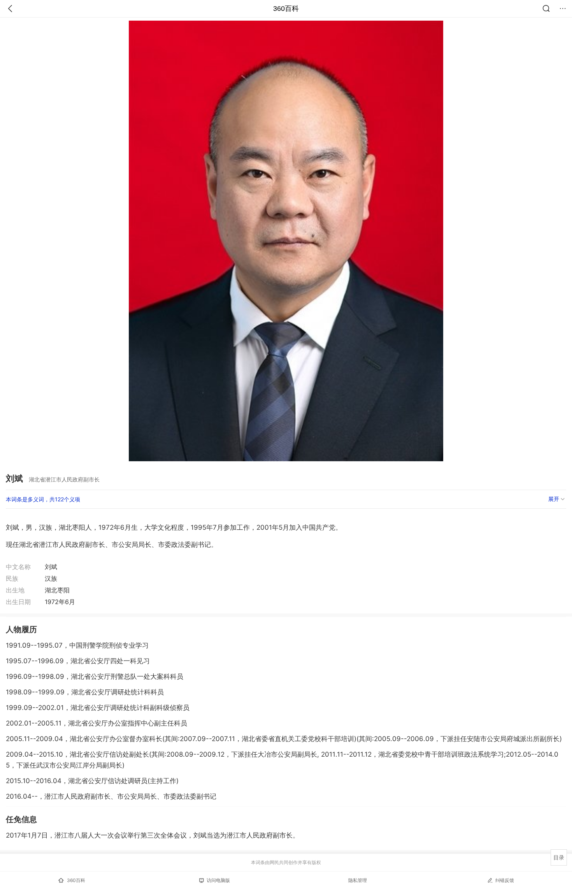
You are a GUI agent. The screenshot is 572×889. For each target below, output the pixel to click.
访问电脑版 (218, 880)
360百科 (286, 8)
